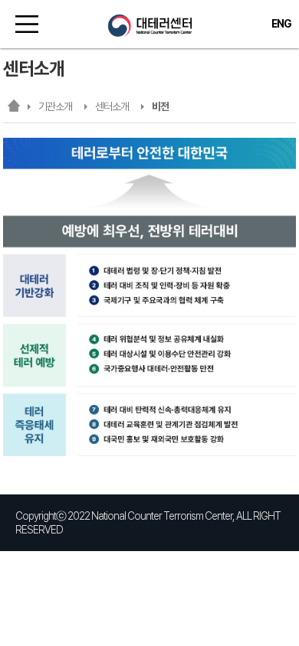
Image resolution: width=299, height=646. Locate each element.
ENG (281, 24)
